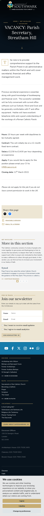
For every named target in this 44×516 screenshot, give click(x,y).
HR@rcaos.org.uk (9, 167)
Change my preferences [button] (22, 511)
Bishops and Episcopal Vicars (12, 364)
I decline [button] (22, 506)
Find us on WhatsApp (37, 348)
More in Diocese (11, 376)
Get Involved (25, 21)
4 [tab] (27, 281)
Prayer (4, 390)
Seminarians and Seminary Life (12, 410)
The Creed (5, 395)
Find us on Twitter (19, 348)
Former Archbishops (8, 367)
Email (5, 319)
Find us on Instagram (25, 348)
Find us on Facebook (12, 348)
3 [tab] (23, 281)
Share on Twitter (5, 214)
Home (15, 21)
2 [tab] (20, 281)
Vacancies (23, 24)
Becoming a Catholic (8, 387)
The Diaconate (7, 418)
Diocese (5, 471)
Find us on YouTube (6, 348)
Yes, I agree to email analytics (16, 329)
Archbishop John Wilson (10, 361)
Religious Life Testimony (10, 412)
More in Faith (9, 398)
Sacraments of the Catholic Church (13, 384)
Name (5, 313)
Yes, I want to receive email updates (19, 325)
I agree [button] (21, 501)
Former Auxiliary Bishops (10, 369)
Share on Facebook (10, 214)
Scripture (5, 392)
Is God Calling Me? (8, 407)
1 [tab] (17, 281)
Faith (3, 474)
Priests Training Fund (9, 415)
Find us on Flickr (31, 348)
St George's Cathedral (9, 372)
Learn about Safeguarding (14, 424)
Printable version (13, 220)
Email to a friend (12, 224)
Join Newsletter (10, 335)
